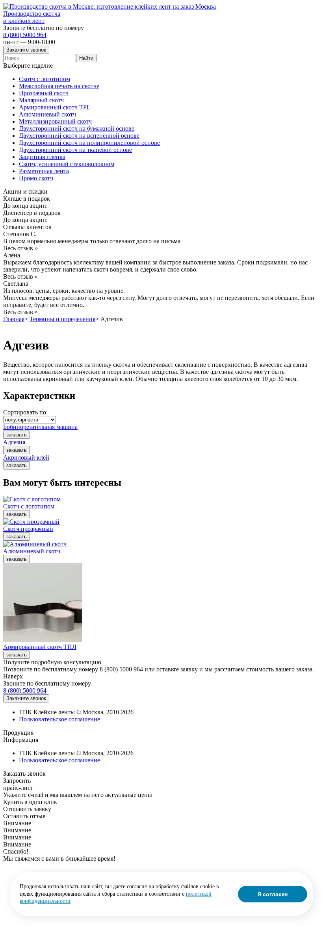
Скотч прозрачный (28, 528)
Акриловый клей (26, 457)
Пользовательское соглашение (59, 719)
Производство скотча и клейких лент (31, 17)
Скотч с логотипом (28, 506)
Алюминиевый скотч (31, 551)
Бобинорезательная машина (40, 426)
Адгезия (14, 442)
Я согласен (273, 894)
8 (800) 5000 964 (24, 34)
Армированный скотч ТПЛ (39, 646)
